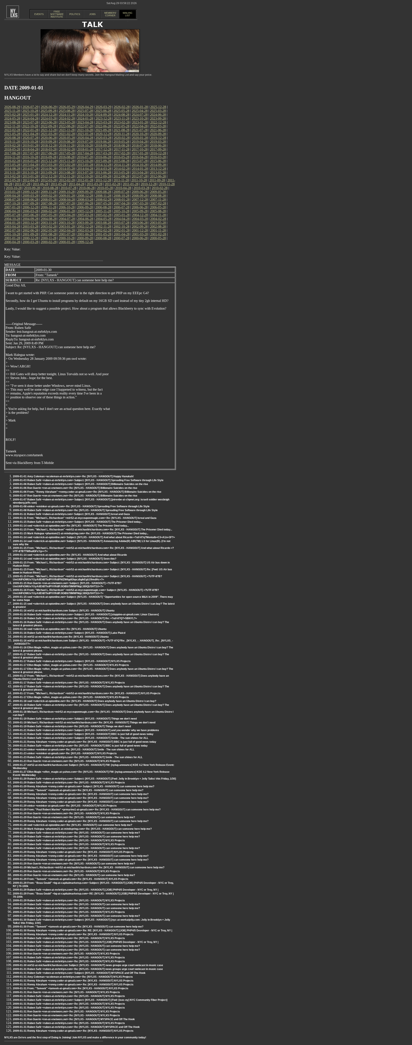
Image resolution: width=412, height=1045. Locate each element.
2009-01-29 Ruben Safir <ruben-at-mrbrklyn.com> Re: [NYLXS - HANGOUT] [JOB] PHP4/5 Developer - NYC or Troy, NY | (85, 889)
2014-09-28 (158, 165)
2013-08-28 (67, 172)
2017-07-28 (30, 153)
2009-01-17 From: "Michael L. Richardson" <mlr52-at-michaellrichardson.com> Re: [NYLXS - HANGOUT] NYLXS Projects (87, 693)
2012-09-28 (103, 176)
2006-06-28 (140, 207)
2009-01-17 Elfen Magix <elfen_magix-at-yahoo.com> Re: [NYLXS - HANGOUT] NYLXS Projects (71, 665)
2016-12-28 (158, 153)
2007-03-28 (140, 203)
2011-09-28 (157, 180)
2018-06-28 (158, 145)
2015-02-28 (67, 165)
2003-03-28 (30, 226)
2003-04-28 (12, 226)
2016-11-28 (12, 157)
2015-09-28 (103, 161)
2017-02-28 (122, 153)
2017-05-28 (67, 153)
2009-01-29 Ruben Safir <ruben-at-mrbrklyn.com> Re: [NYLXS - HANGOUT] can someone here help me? (76, 832)
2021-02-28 (67, 134)
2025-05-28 (121, 111)
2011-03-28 (94, 184)
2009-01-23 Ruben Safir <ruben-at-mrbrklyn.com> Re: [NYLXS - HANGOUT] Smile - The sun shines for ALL (77, 757)
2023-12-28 (103, 118)
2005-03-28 (85, 215)
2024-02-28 (67, 118)
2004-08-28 (49, 219)
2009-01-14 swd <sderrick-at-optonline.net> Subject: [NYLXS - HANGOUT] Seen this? (64, 558)
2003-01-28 (67, 226)
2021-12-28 (49, 130)
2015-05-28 (12, 165)
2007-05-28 (103, 203)
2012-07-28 (140, 176)
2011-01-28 (130, 184)
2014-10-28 (140, 165)
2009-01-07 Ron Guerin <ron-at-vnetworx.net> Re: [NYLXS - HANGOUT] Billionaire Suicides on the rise (75, 495)
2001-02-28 (158, 234)
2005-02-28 (103, 215)
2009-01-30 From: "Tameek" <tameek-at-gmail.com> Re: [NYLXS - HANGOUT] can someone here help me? (78, 926)
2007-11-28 (158, 199)
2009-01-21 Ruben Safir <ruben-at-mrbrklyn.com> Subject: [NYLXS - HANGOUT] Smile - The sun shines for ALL (80, 737)
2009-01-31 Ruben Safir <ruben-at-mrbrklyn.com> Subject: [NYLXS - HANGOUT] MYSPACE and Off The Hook (79, 972)
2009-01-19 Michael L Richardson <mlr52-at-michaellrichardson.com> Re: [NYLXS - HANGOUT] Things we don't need (84, 722)
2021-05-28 (12, 134)
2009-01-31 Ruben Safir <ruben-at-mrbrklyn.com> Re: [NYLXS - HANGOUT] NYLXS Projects (69, 957)
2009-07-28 (121, 192)
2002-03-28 (85, 230)
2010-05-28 (105, 188)
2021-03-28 (49, 134)
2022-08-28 (67, 126)
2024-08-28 (121, 114)
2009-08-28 (103, 192)
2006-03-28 (30, 211)
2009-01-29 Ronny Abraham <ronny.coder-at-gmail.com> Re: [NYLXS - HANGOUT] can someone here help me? (80, 794)
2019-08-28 (67, 141)
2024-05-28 (12, 118)
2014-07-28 (30, 168)
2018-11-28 (67, 145)
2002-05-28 (49, 230)
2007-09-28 (30, 203)
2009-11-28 (48, 192)
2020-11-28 (121, 134)
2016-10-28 (30, 157)
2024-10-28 (85, 114)
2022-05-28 (121, 126)
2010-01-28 (12, 192)
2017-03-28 (103, 153)
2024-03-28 (49, 118)
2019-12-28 (158, 138)
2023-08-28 (12, 122)
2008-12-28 (85, 195)
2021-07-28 (140, 130)
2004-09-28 (30, 219)
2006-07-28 (121, 207)
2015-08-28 (121, 161)
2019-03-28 (158, 141)
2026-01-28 (140, 107)
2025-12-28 (158, 107)
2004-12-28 (140, 215)
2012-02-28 (67, 180)
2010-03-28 (141, 188)
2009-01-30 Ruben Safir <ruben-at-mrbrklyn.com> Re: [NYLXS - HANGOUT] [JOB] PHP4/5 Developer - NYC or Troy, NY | (85, 942)
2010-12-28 (149, 184)
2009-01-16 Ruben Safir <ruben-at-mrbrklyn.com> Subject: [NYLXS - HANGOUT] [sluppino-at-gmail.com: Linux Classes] (86, 614)
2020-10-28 (140, 134)
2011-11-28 (121, 180)
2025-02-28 (12, 114)
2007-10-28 (12, 203)
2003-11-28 (48, 222)
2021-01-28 (85, 134)
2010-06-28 (87, 188)
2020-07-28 (30, 138)
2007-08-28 (49, 203)
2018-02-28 (67, 149)
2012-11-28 (67, 176)
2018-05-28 (12, 149)
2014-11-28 (121, 165)
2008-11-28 (103, 195)
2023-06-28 (49, 122)
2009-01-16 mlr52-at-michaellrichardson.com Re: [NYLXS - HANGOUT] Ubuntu (61, 636)
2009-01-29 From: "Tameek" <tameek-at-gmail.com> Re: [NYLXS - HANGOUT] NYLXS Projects (70, 879)
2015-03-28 (49, 165)
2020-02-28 (122, 138)
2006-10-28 (67, 207)
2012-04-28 (30, 180)
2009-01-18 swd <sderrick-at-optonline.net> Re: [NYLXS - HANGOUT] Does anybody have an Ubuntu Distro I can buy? (84, 701)
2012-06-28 (158, 176)
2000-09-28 (85, 238)
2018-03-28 (49, 149)
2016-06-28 (103, 157)
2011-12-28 (103, 180)
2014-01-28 (140, 168)
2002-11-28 (103, 226)
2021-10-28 (85, 130)
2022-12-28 (158, 122)
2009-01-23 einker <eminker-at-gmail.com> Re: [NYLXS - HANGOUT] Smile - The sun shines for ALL (73, 749)
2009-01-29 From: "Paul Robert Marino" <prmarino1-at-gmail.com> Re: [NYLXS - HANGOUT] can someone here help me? (87, 809)
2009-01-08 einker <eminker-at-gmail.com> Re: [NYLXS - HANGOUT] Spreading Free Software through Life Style (81, 506)
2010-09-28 (32, 188)
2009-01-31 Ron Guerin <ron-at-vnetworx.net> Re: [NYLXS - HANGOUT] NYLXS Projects (66, 992)
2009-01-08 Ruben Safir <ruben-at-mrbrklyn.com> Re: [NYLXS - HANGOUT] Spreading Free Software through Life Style (85, 510)
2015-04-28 (30, 165)
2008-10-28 (121, 195)
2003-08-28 (103, 222)
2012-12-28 (49, 176)
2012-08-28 (121, 176)
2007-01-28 (12, 207)
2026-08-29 (12, 107)
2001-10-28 (12, 234)
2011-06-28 (40, 184)
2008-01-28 (122, 199)
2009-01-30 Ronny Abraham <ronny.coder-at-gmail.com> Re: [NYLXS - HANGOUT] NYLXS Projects (73, 934)
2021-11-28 (67, 130)
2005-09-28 (140, 211)
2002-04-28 (67, 230)
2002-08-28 (158, 226)
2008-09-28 (140, 195)
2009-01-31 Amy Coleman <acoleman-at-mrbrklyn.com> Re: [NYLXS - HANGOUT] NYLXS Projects (73, 976)
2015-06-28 (158, 161)
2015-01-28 (85, 165)
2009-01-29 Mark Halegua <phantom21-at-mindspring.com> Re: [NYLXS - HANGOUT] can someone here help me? (82, 828)
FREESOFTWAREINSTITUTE (57, 14)
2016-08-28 (67, 157)
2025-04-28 (140, 111)
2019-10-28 (30, 141)
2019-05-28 (121, 141)
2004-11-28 (158, 215)
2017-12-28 (103, 149)
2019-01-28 (30, 145)
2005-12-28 (85, 211)
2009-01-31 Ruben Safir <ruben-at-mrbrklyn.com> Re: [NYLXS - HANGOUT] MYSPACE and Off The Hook (76, 1026)
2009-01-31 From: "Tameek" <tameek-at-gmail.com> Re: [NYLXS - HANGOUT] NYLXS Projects (70, 988)
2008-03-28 (85, 199)
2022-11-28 (12, 126)
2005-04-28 (67, 215)
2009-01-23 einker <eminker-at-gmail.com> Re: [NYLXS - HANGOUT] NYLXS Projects (65, 753)
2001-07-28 (67, 234)
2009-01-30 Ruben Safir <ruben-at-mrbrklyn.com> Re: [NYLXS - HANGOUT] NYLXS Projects (69, 938)
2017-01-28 (140, 153)
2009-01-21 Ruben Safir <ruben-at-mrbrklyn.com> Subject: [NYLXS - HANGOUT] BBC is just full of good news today (83, 734)
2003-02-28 (49, 226)
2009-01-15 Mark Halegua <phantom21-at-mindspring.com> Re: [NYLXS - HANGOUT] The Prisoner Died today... (80, 533)
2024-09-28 (103, 114)
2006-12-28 (30, 207)
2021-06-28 (158, 130)
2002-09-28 (140, 226)
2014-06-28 (49, 168)
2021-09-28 (103, 130)
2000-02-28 (49, 242)
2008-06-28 (30, 199)
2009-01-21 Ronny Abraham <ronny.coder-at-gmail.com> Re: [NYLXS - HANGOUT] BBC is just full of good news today (84, 741)
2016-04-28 (140, 157)
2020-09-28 (158, 134)
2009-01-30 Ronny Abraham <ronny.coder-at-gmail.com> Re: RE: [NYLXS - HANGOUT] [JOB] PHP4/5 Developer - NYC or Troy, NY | (92, 930)
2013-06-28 (103, 172)
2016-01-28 (30, 161)
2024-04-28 (30, 118)
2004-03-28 (140, 219)
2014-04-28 (85, 168)
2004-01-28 (12, 222)
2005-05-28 (49, 215)
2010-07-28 (68, 188)
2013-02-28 (12, 176)
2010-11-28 (167, 184)
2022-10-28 (30, 126)
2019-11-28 (12, 141)
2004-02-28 (158, 219)
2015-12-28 (49, 161)
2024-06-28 (158, 114)
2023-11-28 (121, 118)
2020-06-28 (49, 138)
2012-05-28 (12, 180)
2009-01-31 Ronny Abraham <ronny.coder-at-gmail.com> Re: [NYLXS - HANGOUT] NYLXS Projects (73, 980)
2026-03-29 (103, 107)
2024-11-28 (67, 114)
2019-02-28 (12, 145)
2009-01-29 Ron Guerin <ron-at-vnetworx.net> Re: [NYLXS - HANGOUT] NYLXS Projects (66, 813)
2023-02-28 (122, 122)
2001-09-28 (30, 234)
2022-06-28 (103, 126)
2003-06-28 (140, 222)
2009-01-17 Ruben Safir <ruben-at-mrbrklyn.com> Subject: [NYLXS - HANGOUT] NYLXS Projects (72, 661)
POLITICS (74, 14)
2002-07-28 (12, 230)
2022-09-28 (48, 126)
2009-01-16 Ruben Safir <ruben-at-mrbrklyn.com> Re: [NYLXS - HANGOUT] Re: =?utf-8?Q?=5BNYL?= (75, 618)
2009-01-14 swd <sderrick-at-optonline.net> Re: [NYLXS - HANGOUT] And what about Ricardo (70, 554)
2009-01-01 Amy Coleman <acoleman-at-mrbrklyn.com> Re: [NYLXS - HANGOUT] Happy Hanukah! (73, 476)
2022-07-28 (85, 126)
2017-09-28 (158, 149)
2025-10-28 (30, 111)
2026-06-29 (49, 107)
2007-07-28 (67, 203)
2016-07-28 (85, 157)
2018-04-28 (30, 149)
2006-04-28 (12, 211)
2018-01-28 (85, 149)
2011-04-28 (76, 184)
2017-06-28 (49, 153)
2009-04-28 (12, 195)
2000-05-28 (158, 238)
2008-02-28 (103, 199)
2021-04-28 (30, 134)
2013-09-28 (48, 172)
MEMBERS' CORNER (110, 14)
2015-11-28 (67, 161)
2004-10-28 (12, 219)
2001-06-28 (85, 234)
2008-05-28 (49, 199)
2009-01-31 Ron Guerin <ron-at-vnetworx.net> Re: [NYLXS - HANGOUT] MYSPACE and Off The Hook (74, 1019)
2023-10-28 (140, 118)
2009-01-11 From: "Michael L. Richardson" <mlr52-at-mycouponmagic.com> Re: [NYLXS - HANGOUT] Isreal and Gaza (84, 517)
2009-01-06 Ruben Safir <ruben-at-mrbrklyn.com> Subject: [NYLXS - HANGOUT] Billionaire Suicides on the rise (80, 484)
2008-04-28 (67, 199)
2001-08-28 (49, 234)
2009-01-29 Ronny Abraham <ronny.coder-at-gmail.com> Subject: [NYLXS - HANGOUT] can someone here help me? (83, 786)
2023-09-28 (158, 118)
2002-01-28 (122, 230)
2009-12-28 (30, 192)
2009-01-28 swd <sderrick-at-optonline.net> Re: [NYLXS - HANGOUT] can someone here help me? (72, 825)
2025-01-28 (30, 114)
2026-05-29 (67, 107)
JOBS (92, 14)
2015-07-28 (140, 161)
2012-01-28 (85, 180)
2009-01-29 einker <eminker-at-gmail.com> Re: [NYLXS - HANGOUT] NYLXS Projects (65, 805)
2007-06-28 (85, 203)
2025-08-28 (67, 111)
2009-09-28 (85, 192)
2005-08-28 (158, 211)
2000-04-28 (12, 242)
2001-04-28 (122, 234)
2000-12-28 (30, 238)
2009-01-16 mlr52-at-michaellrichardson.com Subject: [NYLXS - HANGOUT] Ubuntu (63, 610)
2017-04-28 (85, 153)
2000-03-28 (30, 242)
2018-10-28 (85, 145)
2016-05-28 (121, 157)
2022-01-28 (30, 130)
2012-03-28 (49, 180)
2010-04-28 (123, 188)
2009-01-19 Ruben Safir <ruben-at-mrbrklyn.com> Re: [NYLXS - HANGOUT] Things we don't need (72, 726)
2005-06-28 (30, 215)
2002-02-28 (103, 230)
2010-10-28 (14, 188)
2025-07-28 (85, 111)
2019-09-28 (48, 141)
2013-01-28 (30, 176)
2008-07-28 (12, 199)
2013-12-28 (158, 168)
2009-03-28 (30, 195)
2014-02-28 (122, 168)
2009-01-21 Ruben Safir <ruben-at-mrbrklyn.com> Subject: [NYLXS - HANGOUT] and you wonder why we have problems (86, 730)
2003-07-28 (121, 222)
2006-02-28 (49, 211)
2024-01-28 (85, 118)
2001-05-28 (103, 234)
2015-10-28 (85, 161)
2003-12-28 (30, 222)
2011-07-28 (22, 184)
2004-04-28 (122, 219)
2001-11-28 (158, 230)
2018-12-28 (49, 145)
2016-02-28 (12, 161)
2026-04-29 (85, 107)
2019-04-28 (140, 141)
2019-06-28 (103, 141)
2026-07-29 (30, 107)
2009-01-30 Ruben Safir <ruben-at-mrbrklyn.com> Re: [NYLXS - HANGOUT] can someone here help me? (76, 945)
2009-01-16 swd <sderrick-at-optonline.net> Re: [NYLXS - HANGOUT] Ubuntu (59, 629)
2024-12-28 (49, 114)
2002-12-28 (85, 226)
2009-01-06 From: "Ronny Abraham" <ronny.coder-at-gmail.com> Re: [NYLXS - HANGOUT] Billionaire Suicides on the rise (87, 491)
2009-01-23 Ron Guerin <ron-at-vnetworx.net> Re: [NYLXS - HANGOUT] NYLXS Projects (66, 761)
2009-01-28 (67, 195)
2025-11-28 (12, 111)
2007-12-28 (140, 199)
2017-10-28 (140, 149)
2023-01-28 (140, 122)
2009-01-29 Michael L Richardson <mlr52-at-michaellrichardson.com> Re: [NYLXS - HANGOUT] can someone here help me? (88, 867)
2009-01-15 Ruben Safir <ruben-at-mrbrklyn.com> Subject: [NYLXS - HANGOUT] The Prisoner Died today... (77, 521)
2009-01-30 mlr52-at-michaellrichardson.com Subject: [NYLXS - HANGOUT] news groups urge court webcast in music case (88, 965)
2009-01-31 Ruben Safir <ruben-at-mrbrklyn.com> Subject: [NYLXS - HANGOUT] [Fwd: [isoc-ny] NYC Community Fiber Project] (90, 999)
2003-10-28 (67, 222)
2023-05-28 (67, 122)
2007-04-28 (122, 203)
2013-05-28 (121, 172)
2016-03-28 (158, 157)
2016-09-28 (48, 157)
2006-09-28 (85, 207)
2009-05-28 (158, 192)
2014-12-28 (103, 165)
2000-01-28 (67, 242)
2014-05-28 (67, 168)
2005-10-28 (121, 211)
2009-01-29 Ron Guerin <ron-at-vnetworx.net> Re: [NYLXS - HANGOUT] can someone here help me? (74, 817)
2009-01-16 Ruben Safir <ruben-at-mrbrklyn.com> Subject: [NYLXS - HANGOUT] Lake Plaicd (69, 632)
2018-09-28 (103, 145)
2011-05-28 (58, 184)
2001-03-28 (140, 234)
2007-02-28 (158, 203)
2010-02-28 (160, 188)
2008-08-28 (158, 195)
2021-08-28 (121, 130)
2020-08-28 (12, 138)
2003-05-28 (158, 222)
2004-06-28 (85, 219)
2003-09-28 (85, 222)
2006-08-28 (103, 207)
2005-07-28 (12, 215)
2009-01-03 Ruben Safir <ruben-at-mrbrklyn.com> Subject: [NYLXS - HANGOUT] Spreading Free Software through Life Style (88, 480)
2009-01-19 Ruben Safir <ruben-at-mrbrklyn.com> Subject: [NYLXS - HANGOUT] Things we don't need (75, 718)
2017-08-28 (12, 153)
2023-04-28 (85, 122)
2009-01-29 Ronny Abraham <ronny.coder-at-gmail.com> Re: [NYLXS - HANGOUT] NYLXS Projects (73, 852)
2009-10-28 (67, 192)
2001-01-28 (12, 238)
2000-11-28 (48, 238)
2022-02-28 (12, 130)
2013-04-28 (140, 172)
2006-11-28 (48, 207)
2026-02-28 (122, 107)
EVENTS (39, 14)
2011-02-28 (112, 184)
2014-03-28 (103, 168)
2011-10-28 (139, 180)
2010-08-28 (50, 188)
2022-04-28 (140, 126)
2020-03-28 (103, 138)
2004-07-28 (67, 219)
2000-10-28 (67, 238)
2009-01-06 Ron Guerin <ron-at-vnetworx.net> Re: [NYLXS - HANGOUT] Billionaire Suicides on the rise (75, 487)
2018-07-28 (140, 145)
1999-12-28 (85, 242)
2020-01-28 (140, 138)
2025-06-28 (103, 111)
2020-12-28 (103, 134)
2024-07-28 (140, 114)
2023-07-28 (30, 122)
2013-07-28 (85, 172)
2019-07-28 (85, 141)
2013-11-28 (12, 172)
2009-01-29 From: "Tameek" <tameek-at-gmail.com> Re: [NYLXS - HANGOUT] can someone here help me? (78, 790)
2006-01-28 (67, 211)
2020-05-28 (67, 138)
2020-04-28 (85, 138)
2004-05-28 (103, 219)
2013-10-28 (30, 172)
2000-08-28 (103, 238)
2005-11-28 (103, 211)
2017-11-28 (121, 149)
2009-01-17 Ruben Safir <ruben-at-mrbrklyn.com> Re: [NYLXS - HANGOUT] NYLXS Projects (69, 682)
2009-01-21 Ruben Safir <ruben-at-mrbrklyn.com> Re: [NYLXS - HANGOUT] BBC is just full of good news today (80, 745)
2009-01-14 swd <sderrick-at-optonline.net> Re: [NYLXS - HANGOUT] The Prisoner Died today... (71, 525)
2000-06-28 (140, 238)
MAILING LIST (127, 14)
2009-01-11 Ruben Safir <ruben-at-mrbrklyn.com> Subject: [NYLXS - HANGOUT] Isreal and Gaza (71, 514)
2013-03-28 (158, 172)
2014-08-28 (12, 168)
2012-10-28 (85, 176)
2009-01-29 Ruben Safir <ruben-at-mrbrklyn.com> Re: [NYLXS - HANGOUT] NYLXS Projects (69, 782)
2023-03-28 (103, 122)
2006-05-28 (158, 207)
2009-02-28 (49, 195)
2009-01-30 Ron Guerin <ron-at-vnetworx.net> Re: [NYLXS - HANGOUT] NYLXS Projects (66, 953)
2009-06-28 (140, 192)
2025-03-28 (158, 111)
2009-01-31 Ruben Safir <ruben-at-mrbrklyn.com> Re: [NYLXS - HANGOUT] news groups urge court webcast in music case (88, 969)
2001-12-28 (140, 230)
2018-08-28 (121, 145)
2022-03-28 (158, 126)
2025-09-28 (48, 111)
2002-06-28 (30, 230)
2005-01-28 (122, 215)
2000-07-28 (121, 238)
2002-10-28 (121, 226)
